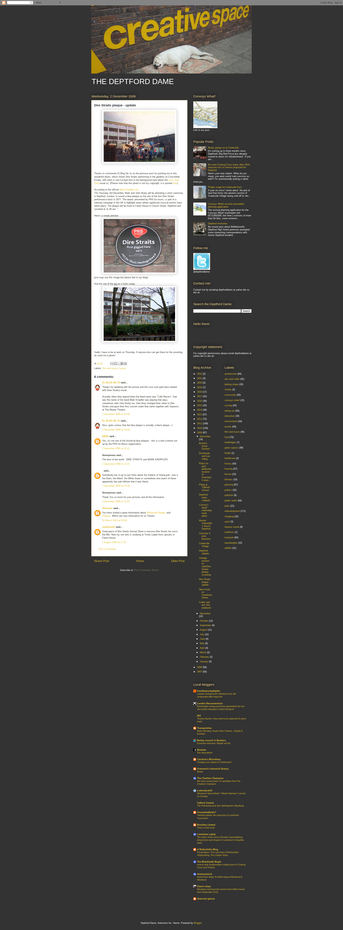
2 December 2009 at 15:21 (116, 448)
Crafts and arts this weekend (205, 605)
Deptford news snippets (204, 497)
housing (229, 468)
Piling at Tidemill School (204, 487)
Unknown (107, 508)
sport (227, 521)
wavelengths (231, 542)
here (175, 183)
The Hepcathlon (205, 753)
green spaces (231, 447)
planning (229, 484)
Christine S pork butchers (205, 536)
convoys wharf (232, 400)
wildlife (228, 548)
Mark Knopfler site (128, 189)
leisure (228, 474)
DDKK (105, 436)
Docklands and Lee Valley (204, 456)
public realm (231, 500)
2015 (200, 405)
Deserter (201, 749)
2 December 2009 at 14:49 (116, 414)
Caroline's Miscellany (209, 759)
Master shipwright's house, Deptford (205, 524)
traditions (229, 532)
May (202, 643)
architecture (231, 373)
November (205, 613)
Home (140, 561)
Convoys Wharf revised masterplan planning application (226, 205)
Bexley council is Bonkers (211, 740)
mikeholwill (108, 527)
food (227, 437)
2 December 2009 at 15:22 (116, 464)
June (203, 638)
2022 (200, 373)
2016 (200, 401)
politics (228, 490)
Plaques (106, 516)
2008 (200, 667)
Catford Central (205, 803)
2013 (200, 414)
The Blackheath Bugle (209, 861)
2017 (200, 396)
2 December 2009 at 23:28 (116, 486)
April (202, 648)
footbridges (230, 442)
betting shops (231, 384)
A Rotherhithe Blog (207, 849)
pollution (229, 495)
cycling (228, 405)
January (204, 661)
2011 (200, 423)
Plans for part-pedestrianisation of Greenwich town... (205, 472)
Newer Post (101, 561)
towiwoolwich (204, 874)
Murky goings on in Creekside (223, 147)
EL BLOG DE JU (111, 382)
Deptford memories (218, 223)
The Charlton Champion (210, 778)
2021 (200, 378)
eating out (230, 410)
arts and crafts (232, 379)
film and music (110, 368)
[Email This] (112, 363)
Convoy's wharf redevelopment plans (205, 510)
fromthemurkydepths (208, 691)
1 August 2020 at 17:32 (114, 542)
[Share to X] (118, 363)
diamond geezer (206, 898)
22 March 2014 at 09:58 (114, 520)
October (204, 620)
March (203, 652)
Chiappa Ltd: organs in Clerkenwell (214, 762)
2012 (200, 419)
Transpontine (204, 728)
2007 (200, 671)
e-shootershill (204, 790)
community (230, 395)
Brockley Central (206, 824)
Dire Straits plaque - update (205, 582)
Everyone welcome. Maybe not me (213, 743)
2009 (200, 432)
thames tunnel (232, 527)
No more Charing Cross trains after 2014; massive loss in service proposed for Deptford (229, 167)
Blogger (198, 923)
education (230, 416)
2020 (200, 382)
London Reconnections (210, 703)
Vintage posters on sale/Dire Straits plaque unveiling (205, 566)
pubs (227, 506)
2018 (200, 391)
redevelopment (232, 511)
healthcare (230, 458)
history (122, 368)
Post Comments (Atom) (146, 570)
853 (199, 715)
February (205, 657)
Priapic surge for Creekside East (225, 187)
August (204, 629)
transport (229, 537)
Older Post (178, 561)
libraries (229, 479)
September (206, 625)
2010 (200, 428)
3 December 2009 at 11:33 (115, 501)
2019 (200, 387)
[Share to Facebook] (122, 363)
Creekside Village (204, 545)
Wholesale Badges (156, 512)
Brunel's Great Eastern (204, 446)
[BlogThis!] (115, 363)
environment (231, 421)
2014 (200, 410)
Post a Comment (107, 549)
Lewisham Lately (206, 834)
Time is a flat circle (206, 827)
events (228, 426)
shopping (229, 516)
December (205, 436)
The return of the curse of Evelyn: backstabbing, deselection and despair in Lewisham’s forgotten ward (220, 840)
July (202, 634)
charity (228, 389)
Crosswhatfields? (206, 812)
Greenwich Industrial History (213, 768)
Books (200, 771)
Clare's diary (204, 886)
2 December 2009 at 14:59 (116, 429)
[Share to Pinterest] (125, 363)
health (228, 453)
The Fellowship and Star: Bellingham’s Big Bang (220, 806)
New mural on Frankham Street (205, 593)
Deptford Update (204, 552)
